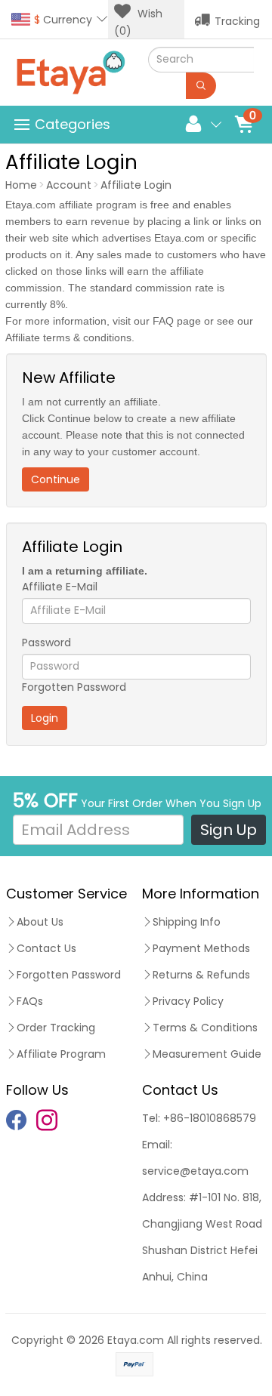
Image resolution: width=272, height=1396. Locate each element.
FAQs (30, 1001)
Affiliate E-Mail (59, 586)
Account (68, 185)
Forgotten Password (74, 687)
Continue (55, 479)
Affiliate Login (136, 185)
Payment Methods (201, 948)
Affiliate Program (61, 1054)
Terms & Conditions (205, 1027)
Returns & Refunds (201, 974)
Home (21, 185)
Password (46, 642)
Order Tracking (56, 1027)
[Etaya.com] (70, 72)
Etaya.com (135, 1340)
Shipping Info (187, 921)
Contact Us (46, 948)
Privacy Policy (188, 1001)
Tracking (237, 21)
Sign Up (228, 829)
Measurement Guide (207, 1054)
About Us (40, 921)
